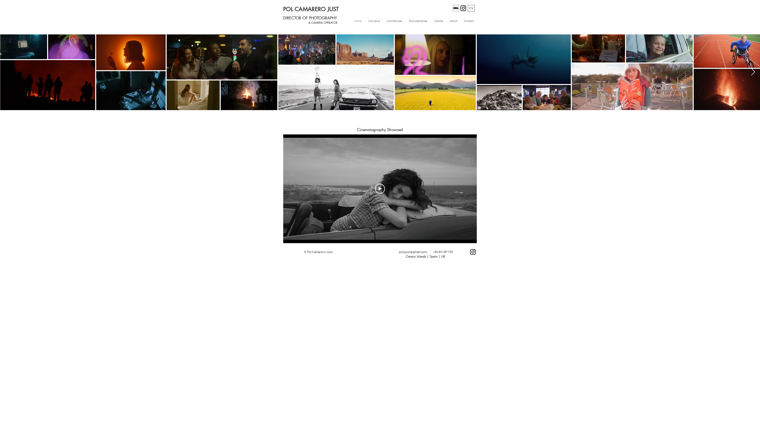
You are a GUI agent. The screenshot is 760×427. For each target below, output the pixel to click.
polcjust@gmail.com (413, 252)
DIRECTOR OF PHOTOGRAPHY (310, 18)
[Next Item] (753, 72)
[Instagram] (463, 8)
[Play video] (380, 189)
